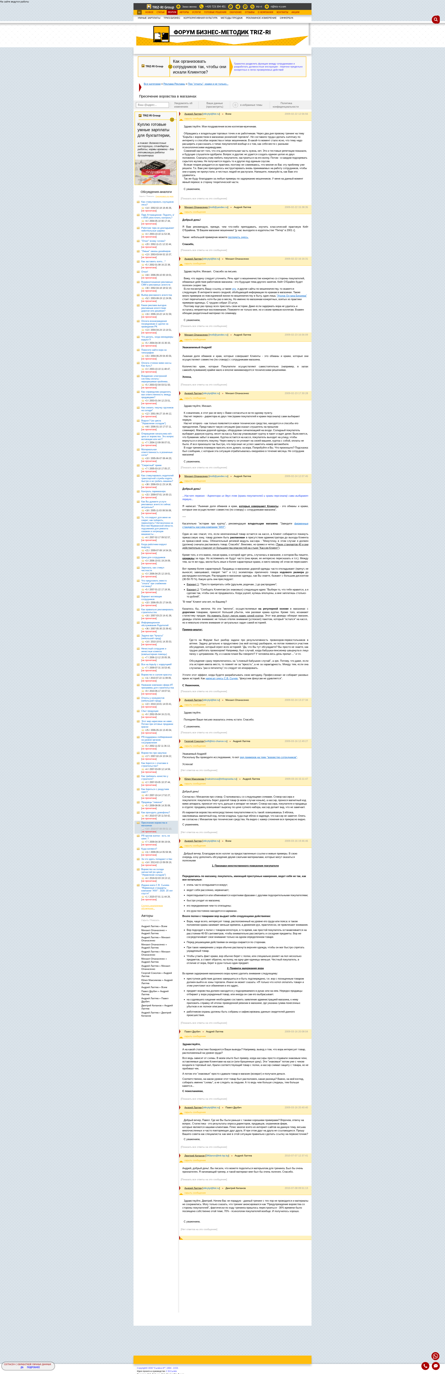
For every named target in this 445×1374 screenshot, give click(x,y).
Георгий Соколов (194, 741)
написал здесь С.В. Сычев (222, 678)
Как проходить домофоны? (155, 812)
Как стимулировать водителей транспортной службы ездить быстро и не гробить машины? (157, 478)
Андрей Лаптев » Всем (154, 926)
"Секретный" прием (151, 465)
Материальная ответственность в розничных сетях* (157, 452)
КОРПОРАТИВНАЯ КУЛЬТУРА (200, 18)
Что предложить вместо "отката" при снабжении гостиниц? (154, 583)
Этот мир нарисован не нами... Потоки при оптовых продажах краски (157, 724)
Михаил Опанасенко (196, 207)
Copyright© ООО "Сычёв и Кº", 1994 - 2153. (158, 1368)
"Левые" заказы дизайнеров (156, 251)
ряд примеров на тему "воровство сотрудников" (268, 757)
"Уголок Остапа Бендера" (292, 295)
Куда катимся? (149, 848)
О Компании (265, 12)
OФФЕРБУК (286, 18)
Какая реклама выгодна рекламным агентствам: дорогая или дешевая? (154, 308)
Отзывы (249, 12)
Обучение (236, 12)
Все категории (152, 83)
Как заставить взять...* (153, 261)
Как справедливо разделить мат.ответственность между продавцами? (156, 394)
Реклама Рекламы (174, 83)
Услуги (196, 12)
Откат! (144, 271)
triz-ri (259, 6)
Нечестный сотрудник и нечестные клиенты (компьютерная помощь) (154, 651)
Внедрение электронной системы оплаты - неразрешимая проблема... (155, 379)
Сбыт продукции (149, 711)
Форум (172, 12)
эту (234, 288)
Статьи (161, 12)
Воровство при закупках (154, 753)
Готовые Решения (215, 12)
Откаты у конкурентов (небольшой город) (152, 699)
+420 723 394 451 (215, 6)
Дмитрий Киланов (194, 1155)
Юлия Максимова (194, 778)
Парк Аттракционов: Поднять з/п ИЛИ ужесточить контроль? (157, 216)
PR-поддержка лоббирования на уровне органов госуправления (156, 740)
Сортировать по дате (164, 196)
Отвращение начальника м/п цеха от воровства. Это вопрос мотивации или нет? (157, 436)
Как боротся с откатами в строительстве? (154, 764)
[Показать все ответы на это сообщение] (204, 198)
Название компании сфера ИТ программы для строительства (157, 686)
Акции (296, 12)
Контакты (282, 12)
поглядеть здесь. (238, 237)
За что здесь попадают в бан (156, 859)
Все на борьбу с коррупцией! (156, 664)
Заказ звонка (189, 6)
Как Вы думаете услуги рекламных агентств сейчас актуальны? (156, 504)
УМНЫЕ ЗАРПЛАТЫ (149, 18)
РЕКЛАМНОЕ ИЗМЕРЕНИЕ (261, 18)
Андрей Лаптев (193, 113)
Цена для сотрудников (153, 557)
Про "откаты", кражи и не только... (208, 83)
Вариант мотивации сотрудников (151, 598)
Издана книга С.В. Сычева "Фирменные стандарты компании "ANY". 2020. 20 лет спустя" (157, 889)
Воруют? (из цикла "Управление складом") (153, 422)
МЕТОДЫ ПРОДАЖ (232, 18)
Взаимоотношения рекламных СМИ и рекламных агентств (157, 283)
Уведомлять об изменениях (183, 105)
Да (22, 1367)
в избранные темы (251, 104)
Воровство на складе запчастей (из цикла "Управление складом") (153, 872)
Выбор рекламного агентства (156, 295)
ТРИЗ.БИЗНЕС (172, 18)
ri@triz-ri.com (278, 6)
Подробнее (33, 1367)
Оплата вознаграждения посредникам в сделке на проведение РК (154, 324)
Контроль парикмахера (153, 491)
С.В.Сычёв (171, 1371)
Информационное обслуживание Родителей (154, 624)
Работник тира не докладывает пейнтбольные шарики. (157, 229)
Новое (149, 12)
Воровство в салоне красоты (156, 674)
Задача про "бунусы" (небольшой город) (152, 637)
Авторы (184, 12)
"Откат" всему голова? (153, 241)
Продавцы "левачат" (152, 802)
